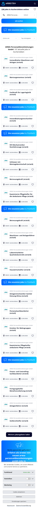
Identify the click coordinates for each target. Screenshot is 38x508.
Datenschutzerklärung (23, 506)
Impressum (11, 506)
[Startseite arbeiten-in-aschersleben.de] (8, 4)
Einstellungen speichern (19, 501)
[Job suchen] (35, 3)
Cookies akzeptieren (19, 492)
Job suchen (19, 21)
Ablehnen (19, 497)
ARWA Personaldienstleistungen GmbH (21, 57)
